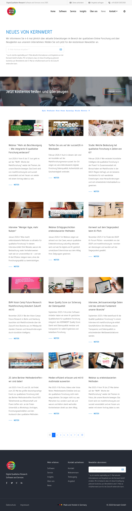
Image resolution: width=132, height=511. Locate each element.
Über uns (93, 11)
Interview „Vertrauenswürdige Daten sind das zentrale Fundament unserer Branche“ (106, 306)
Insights (83, 11)
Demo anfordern (78, 3)
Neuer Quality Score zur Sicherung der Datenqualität (65, 304)
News (103, 11)
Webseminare (73, 472)
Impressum (24, 505)
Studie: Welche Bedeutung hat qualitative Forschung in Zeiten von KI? (105, 149)
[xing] (18, 483)
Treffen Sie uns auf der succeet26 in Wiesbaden (66, 147)
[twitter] (13, 483)
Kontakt (112, 11)
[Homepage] (11, 11)
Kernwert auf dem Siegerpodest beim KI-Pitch (104, 229)
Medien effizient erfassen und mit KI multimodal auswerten (66, 379)
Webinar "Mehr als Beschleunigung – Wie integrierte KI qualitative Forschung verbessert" (25, 149)
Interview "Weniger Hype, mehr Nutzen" (23, 229)
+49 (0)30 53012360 (118, 3)
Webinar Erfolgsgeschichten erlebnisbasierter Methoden (62, 229)
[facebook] (8, 483)
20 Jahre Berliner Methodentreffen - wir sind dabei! (26, 379)
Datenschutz (11, 505)
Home (53, 11)
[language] (124, 11)
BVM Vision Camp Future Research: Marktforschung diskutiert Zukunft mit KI (25, 306)
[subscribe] (60, 49)
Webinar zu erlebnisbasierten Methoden (102, 379)
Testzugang (72, 477)
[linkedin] (23, 483)
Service (73, 11)
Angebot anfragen (97, 3)
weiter (16, 185)
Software (63, 11)
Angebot (71, 481)
